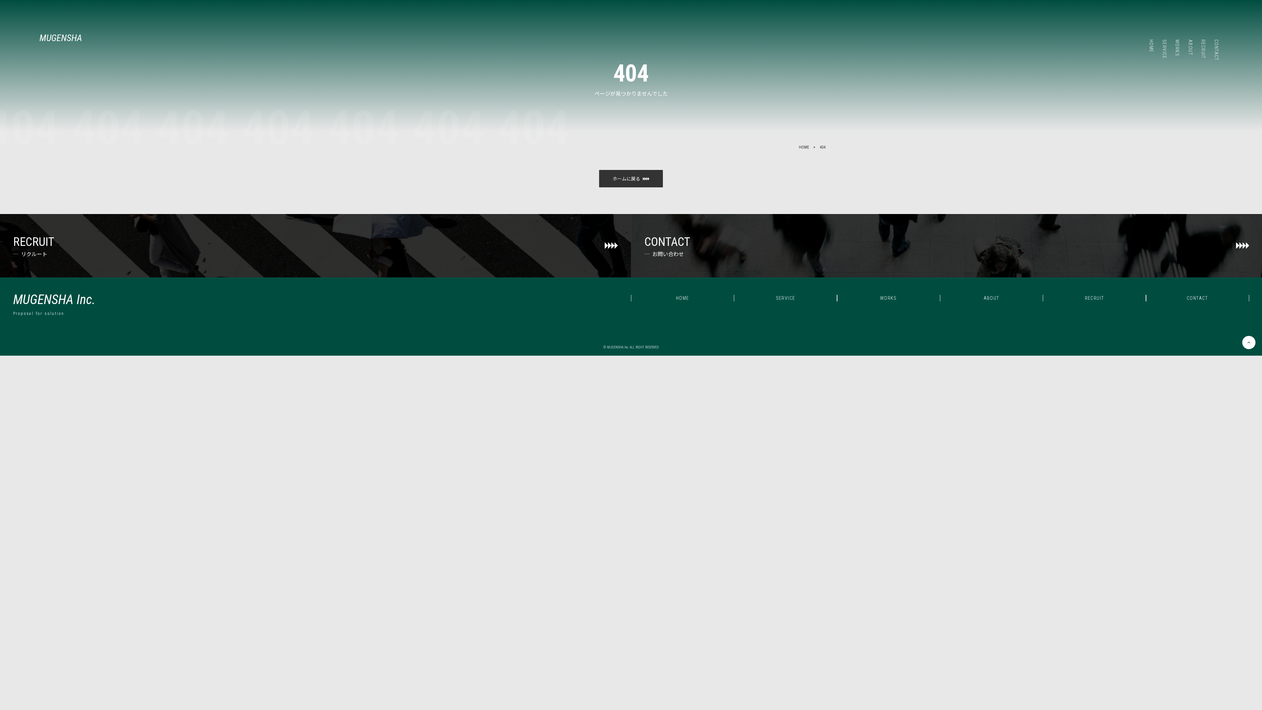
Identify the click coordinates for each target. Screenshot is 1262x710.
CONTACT (1197, 298)
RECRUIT (1094, 298)
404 (823, 147)
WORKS (888, 298)
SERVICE (785, 298)
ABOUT (991, 298)
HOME (804, 147)
